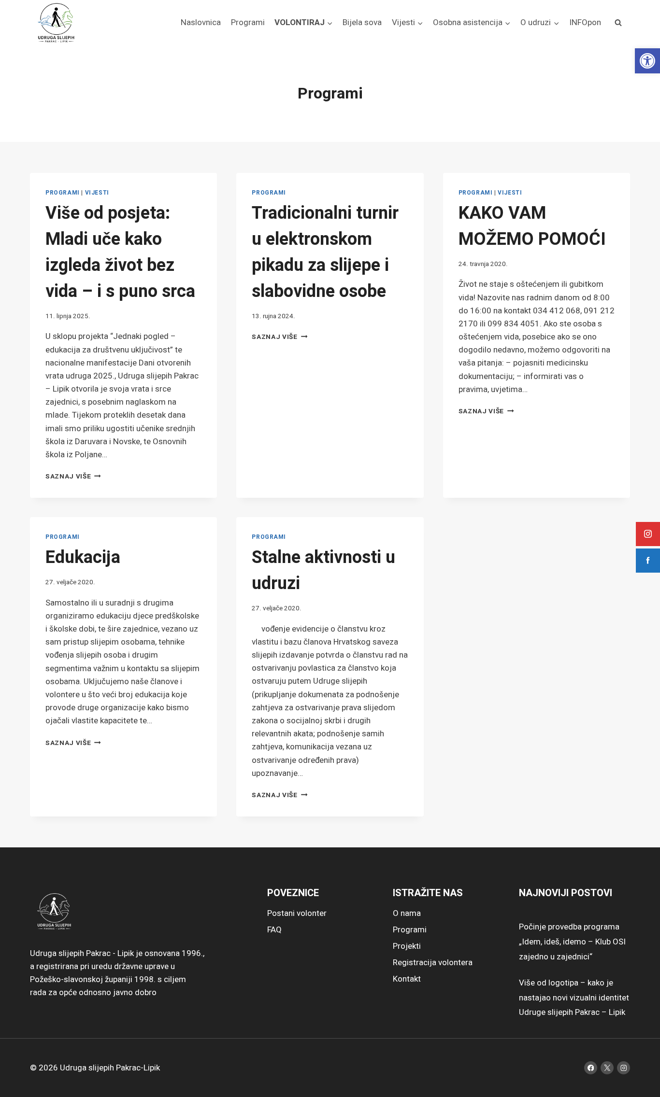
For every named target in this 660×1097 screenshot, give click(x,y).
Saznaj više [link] (73, 476)
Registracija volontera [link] (433, 962)
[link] (647, 60)
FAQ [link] (274, 930)
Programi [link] (248, 22)
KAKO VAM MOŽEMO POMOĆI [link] (532, 226)
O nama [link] (407, 913)
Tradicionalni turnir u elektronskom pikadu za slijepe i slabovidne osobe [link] (325, 252)
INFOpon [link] (585, 22)
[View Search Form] (618, 22)
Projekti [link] (407, 946)
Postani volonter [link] (297, 913)
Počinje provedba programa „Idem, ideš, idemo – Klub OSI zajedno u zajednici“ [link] (572, 941)
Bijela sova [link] (362, 22)
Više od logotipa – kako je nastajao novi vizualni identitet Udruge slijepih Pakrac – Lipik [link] (574, 997)
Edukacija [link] (82, 557)
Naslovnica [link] (201, 22)
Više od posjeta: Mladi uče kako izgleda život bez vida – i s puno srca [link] (120, 252)
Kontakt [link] (407, 979)
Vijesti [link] (97, 193)
